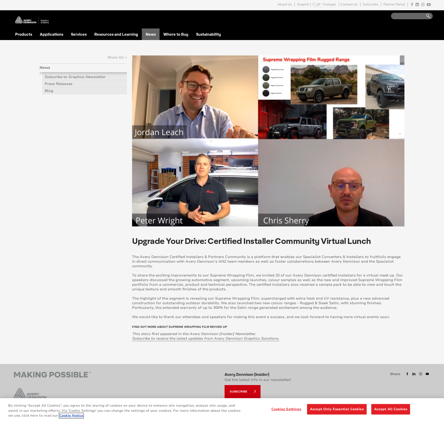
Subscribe (370, 4)
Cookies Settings (286, 409)
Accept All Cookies (390, 409)
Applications (51, 34)
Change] (329, 4)
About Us (285, 4)
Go (426, 16)
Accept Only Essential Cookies (337, 409)
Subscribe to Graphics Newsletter (75, 76)
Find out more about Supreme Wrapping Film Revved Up (179, 327)
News (151, 34)
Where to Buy (175, 34)
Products (23, 34)
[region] (222, 409)
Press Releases (58, 83)
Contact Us (349, 4)
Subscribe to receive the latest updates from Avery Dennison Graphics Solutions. (205, 338)
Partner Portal (394, 4)
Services (79, 34)
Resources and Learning (116, 34)
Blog (49, 90)
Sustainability (208, 34)
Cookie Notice (71, 415)
